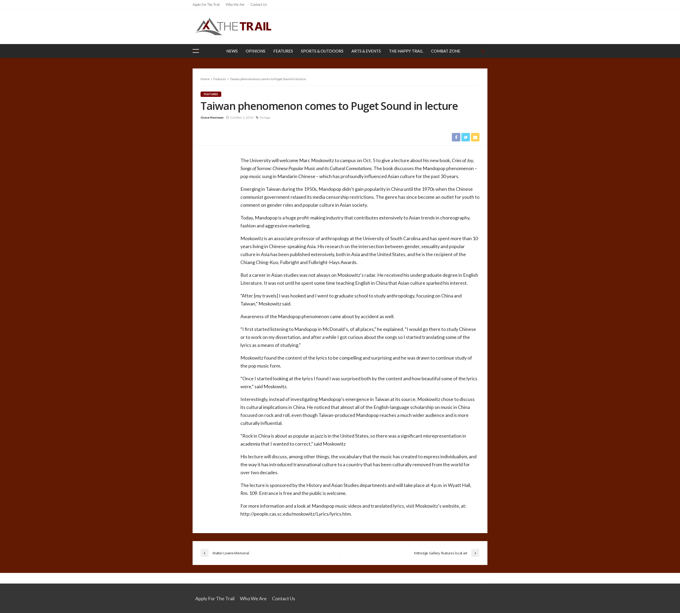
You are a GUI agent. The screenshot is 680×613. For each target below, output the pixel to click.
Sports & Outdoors (322, 51)
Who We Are (235, 4)
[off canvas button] (196, 51)
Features (283, 51)
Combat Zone (445, 51)
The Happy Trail (406, 51)
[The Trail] (233, 26)
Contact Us (258, 4)
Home (205, 79)
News (232, 51)
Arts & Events (366, 51)
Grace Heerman (212, 117)
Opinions (255, 51)
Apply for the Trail (206, 4)
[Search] (482, 51)
